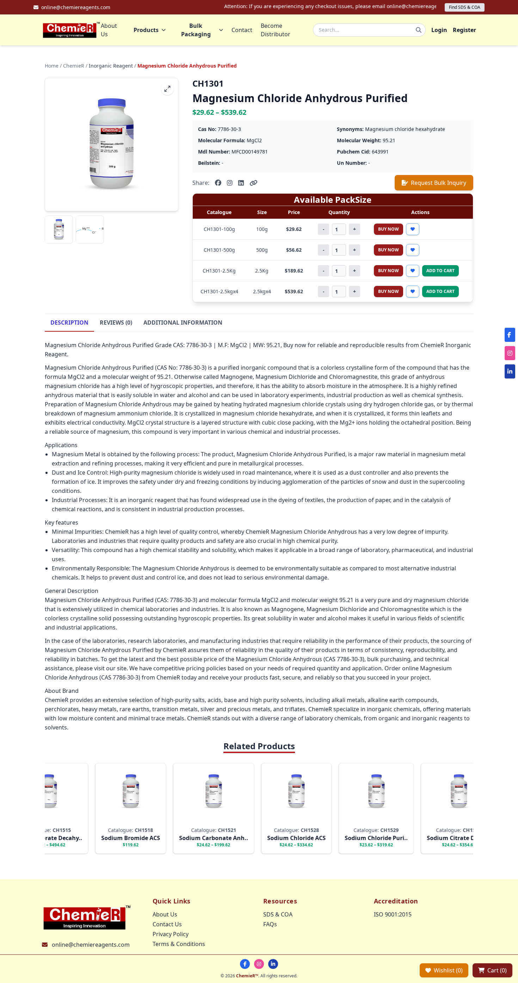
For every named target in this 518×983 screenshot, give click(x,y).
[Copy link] (253, 183)
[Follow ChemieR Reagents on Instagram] (259, 964)
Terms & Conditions (179, 944)
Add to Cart (440, 271)
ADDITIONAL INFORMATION (182, 322)
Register (464, 30)
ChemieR (73, 65)
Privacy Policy (171, 934)
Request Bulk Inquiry (438, 183)
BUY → (116, 819)
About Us (109, 30)
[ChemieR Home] (71, 30)
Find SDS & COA (464, 7)
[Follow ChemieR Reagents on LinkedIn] (273, 964)
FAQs (270, 924)
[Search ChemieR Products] (418, 30)
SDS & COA (277, 914)
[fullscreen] (167, 88)
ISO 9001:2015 (393, 914)
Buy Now (388, 229)
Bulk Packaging (196, 30)
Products (146, 30)
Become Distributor (275, 30)
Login (439, 30)
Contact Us (167, 924)
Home (51, 65)
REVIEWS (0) (116, 322)
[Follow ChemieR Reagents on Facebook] (245, 964)
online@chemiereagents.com (91, 944)
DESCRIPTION (69, 322)
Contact (242, 30)
